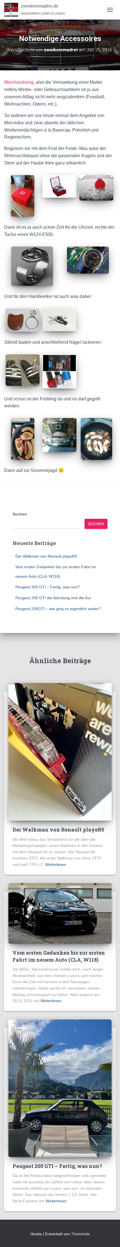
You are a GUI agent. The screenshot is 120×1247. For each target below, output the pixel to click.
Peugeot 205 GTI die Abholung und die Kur (53, 598)
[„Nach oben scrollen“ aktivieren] (109, 1236)
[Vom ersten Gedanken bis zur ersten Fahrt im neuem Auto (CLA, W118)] (60, 913)
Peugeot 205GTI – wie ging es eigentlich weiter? (58, 608)
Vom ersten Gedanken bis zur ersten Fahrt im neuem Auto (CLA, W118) (59, 956)
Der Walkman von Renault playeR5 (46, 556)
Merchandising (18, 82)
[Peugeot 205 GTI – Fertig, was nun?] (60, 1088)
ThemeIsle (80, 1234)
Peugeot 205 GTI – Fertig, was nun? (47, 587)
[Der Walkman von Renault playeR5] (60, 751)
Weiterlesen (55, 864)
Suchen (20, 514)
